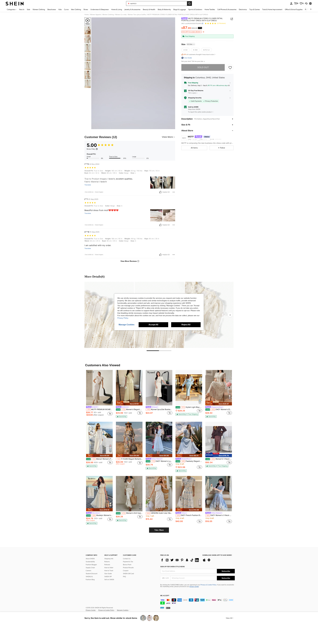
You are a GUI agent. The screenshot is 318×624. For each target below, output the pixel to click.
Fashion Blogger (91, 565)
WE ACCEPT (164, 596)
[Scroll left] (308, 9)
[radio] (185, 50)
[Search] (189, 3)
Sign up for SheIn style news (172, 567)
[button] (306, 3)
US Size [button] (189, 44)
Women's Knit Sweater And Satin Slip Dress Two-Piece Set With (129, 513)
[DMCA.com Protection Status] (168, 608)
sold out (203, 67)
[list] (180, 560)
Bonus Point (127, 565)
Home (86, 14)
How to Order (108, 568)
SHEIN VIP (108, 576)
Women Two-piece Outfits (137, 14)
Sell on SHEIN (109, 579)
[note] (129, 403)
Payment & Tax (128, 562)
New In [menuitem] (21, 9)
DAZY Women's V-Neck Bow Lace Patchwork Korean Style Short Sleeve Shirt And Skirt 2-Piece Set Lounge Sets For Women (219, 515)
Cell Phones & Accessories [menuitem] (226, 9)
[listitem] (99, 394)
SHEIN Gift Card (128, 573)
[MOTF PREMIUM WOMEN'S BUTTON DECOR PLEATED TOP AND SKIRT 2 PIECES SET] (99, 387)
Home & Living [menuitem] (116, 9)
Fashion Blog (90, 579)
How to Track (108, 571)
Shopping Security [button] (194, 98)
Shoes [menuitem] (85, 9)
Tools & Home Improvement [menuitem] (272, 9)
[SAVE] (230, 67)
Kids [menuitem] (60, 9)
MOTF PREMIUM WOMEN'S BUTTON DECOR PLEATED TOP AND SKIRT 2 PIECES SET (100, 409)
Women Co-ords (120, 14)
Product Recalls (128, 568)
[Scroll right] (311, 9)
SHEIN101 (89, 576)
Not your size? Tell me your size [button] (192, 61)
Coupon (125, 571)
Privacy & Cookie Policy (208, 585)
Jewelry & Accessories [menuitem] (132, 9)
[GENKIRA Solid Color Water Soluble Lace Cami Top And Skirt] (159, 493)
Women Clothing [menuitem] (39, 9)
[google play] (209, 561)
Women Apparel (95, 14)
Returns (107, 562)
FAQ (124, 576)
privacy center (194, 586)
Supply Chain (90, 568)
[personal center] (291, 3)
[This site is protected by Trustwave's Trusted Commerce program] (162, 608)
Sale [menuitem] (28, 9)
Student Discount (91, 573)
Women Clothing (108, 14)
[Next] (230, 315)
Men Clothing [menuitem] (76, 9)
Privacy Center (91, 610)
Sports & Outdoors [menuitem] (195, 9)
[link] (296, 3)
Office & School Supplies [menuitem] (293, 9)
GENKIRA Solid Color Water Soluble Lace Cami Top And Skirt (159, 513)
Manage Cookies (122, 610)
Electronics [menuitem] (243, 9)
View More (159, 530)
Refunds (107, 565)
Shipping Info (108, 559)
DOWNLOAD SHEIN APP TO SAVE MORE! (217, 555)
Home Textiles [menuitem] (210, 9)
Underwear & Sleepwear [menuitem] (99, 9)
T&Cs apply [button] (192, 93)
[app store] (204, 561)
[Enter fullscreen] (173, 127)
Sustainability (90, 562)
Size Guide (108, 573)
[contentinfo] (197, 601)
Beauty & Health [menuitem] (149, 9)
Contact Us (126, 559)
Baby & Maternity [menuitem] (164, 9)
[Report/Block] (173, 192)
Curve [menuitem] (66, 9)
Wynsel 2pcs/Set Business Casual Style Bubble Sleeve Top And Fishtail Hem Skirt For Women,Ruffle (159, 409)
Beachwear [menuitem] (51, 9)
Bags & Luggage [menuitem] (179, 9)
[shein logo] (15, 3)
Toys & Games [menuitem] (254, 9)
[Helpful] (160, 192)
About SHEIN (90, 559)
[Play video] (133, 73)
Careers (88, 571)
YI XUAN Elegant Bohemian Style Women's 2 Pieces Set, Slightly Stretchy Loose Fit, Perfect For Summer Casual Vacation (129, 459)
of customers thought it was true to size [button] (199, 54)
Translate (87, 185)
